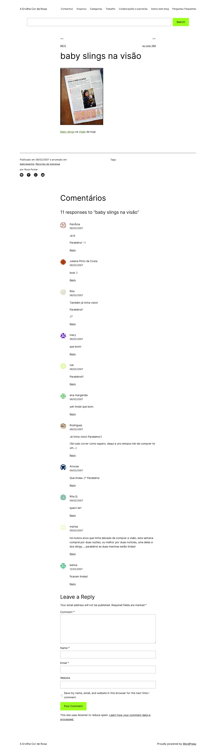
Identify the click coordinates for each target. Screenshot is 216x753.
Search (180, 21)
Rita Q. (74, 496)
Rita (72, 291)
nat (72, 365)
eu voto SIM (149, 45)
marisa (74, 526)
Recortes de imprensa (48, 164)
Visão (82, 131)
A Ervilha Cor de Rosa (33, 8)
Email (64, 662)
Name (65, 647)
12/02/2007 (76, 569)
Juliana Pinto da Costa (83, 261)
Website (65, 677)
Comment (67, 612)
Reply (73, 250)
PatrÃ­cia (75, 224)
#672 (63, 45)
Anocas (74, 466)
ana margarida (79, 395)
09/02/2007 (76, 470)
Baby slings (67, 131)
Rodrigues (76, 425)
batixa (73, 565)
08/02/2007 (76, 228)
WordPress (189, 743)
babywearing (27, 164)
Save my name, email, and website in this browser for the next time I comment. (106, 695)
